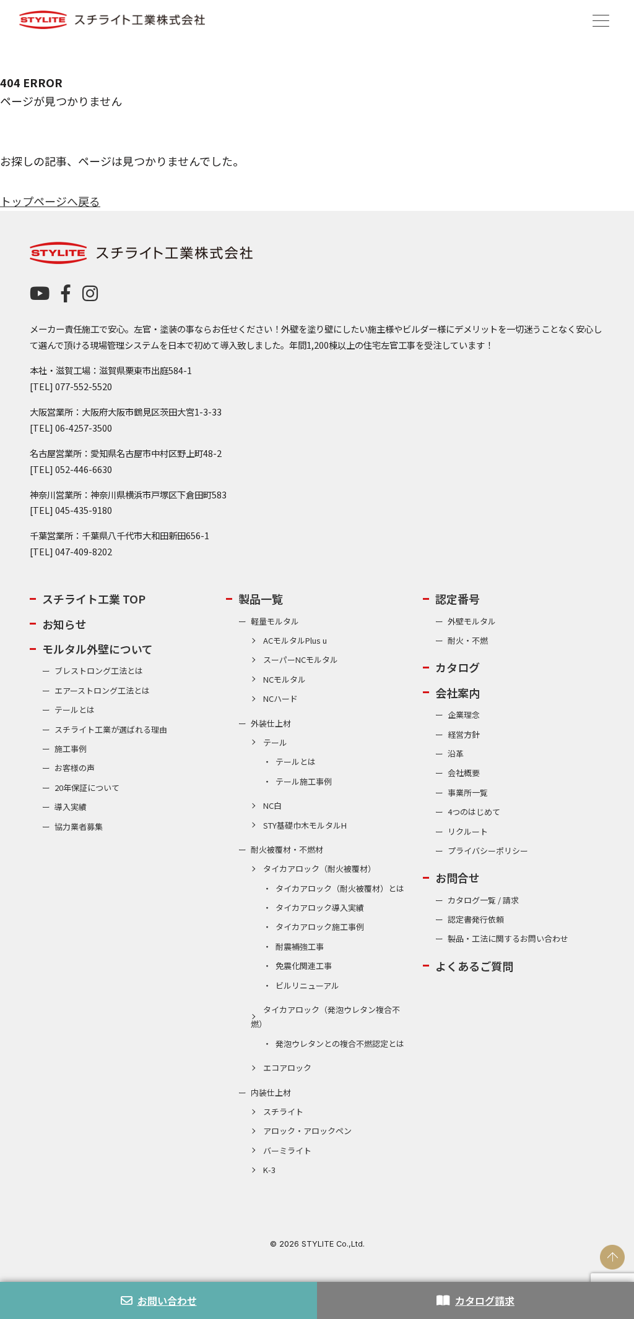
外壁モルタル (472, 621)
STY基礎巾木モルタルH (305, 825)
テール (275, 742)
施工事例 (70, 748)
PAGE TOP (612, 1257)
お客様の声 (74, 768)
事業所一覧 (468, 792)
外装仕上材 (271, 723)
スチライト (283, 1111)
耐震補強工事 (300, 946)
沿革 (456, 753)
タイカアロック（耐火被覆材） (319, 868)
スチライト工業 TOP (93, 599)
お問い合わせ (167, 1300)
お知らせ (64, 624)
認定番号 (457, 599)
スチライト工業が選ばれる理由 (110, 729)
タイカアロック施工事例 (320, 927)
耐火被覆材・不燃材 (287, 849)
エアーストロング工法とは (102, 690)
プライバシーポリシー (488, 850)
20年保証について (86, 787)
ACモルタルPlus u (295, 640)
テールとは (74, 709)
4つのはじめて (474, 811)
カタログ (457, 667)
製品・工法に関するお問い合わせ (508, 938)
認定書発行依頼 (476, 919)
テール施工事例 (304, 781)
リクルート (468, 831)
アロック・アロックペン (307, 1131)
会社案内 (457, 693)
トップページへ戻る (50, 201)
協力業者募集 (78, 826)
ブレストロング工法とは (98, 671)
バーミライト (287, 1150)
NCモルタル (284, 679)
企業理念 (464, 714)
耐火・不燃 (468, 640)
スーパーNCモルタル (300, 659)
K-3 (269, 1170)
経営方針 (464, 734)
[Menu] (601, 19)
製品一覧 (260, 599)
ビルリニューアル (307, 985)
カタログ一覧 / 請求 (483, 900)
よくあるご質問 (474, 966)
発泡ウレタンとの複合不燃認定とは (340, 1043)
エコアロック (287, 1068)
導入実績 (70, 807)
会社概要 (464, 773)
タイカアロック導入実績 (320, 907)
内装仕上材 (271, 1092)
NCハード (280, 698)
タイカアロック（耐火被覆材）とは (340, 888)
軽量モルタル (275, 621)
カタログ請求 (485, 1300)
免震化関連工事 (304, 965)
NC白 (272, 805)
